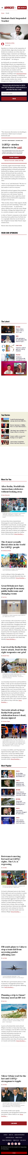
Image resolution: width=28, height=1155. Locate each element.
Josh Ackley (4, 867)
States (17, 817)
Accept (14, 1152)
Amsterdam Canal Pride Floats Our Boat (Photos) (17, 442)
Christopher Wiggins (6, 721)
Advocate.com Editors (10, 43)
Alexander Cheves (5, 655)
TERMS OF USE (16, 1140)
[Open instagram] (19, 1144)
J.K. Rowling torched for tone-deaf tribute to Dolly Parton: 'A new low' (21, 776)
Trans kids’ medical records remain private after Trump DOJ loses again (21, 804)
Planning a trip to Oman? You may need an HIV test (13, 996)
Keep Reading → (19, 534)
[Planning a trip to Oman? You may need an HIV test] (14, 1011)
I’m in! (14, 99)
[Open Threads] (15, 1144)
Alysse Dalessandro (6, 495)
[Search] (15, 8)
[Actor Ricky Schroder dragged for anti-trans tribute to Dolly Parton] (8, 811)
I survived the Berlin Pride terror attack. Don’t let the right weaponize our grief (14, 650)
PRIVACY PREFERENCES (7, 1140)
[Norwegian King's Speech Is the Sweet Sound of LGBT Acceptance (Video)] (5, 431)
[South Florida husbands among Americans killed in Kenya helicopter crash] (5, 420)
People (18, 771)
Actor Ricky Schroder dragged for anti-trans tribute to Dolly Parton (21, 814)
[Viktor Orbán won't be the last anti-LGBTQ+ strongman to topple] (14, 1094)
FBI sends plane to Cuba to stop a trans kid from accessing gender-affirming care (14, 950)
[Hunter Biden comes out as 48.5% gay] (8, 329)
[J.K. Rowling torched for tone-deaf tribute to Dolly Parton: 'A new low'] (8, 773)
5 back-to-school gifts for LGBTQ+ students (21, 349)
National (18, 327)
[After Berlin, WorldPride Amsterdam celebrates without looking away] (14, 505)
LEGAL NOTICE (23, 1140)
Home (2, 13)
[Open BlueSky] (12, 1144)
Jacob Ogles (4, 958)
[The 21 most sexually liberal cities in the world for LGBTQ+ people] (14, 560)
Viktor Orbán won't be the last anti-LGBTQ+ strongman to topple (13, 1078)
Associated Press (21, 73)
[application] (14, 368)
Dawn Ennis (4, 597)
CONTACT (6, 1135)
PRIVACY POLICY (18, 1137)
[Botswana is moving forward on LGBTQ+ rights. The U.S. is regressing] (14, 877)
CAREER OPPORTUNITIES (19, 1135)
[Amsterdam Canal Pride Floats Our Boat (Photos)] (5, 442)
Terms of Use (6, 1148)
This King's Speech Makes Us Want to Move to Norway (18, 431)
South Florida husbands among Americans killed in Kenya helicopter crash (17, 420)
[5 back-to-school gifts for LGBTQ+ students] (8, 348)
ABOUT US (11, 1135)
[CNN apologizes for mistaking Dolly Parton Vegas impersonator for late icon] (8, 339)
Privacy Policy (24, 1147)
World (7, 13)
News (17, 336)
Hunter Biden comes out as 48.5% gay (20, 330)
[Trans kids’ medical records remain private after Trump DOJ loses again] (8, 801)
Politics (18, 355)
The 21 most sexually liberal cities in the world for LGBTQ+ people (13, 544)
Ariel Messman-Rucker (6, 550)
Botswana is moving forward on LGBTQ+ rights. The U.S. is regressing (11, 860)
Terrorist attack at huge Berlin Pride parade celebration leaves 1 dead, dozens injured (13, 714)
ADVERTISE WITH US (10, 1137)
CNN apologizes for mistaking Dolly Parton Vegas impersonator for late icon (21, 341)
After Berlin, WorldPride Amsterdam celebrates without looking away (13, 489)
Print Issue (19, 345)
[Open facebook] (9, 1144)
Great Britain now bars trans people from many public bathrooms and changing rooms (12, 589)
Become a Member (14, 157)
